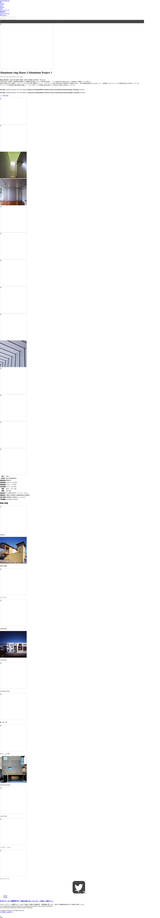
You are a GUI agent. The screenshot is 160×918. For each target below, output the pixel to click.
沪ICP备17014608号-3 (6, 912)
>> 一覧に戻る (4, 95)
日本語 (5, 897)
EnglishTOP (2, 7)
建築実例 (2, 11)
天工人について (4, 10)
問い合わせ (3, 15)
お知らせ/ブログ (5, 13)
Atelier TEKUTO (4, 0)
